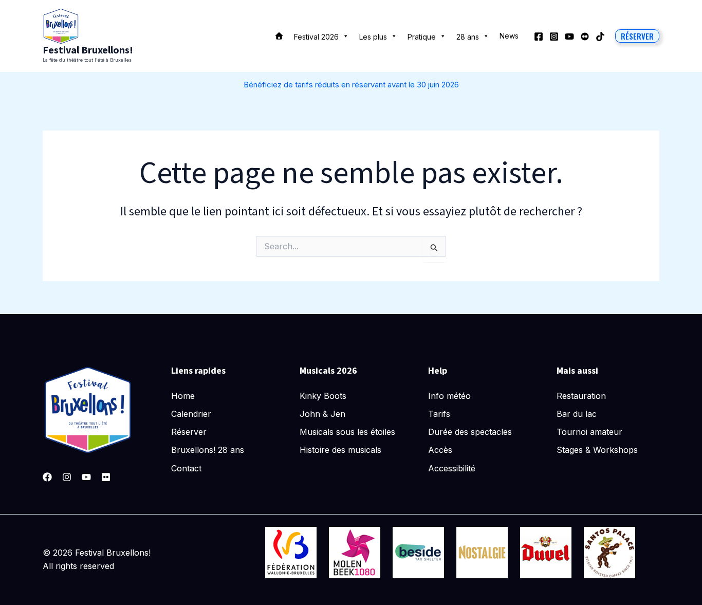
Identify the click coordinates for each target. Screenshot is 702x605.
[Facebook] (538, 36)
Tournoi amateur (589, 432)
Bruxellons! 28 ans (207, 450)
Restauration (581, 396)
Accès (440, 450)
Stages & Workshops (597, 450)
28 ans (467, 36)
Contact (186, 468)
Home (183, 396)
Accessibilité (451, 468)
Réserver (189, 432)
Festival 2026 (316, 36)
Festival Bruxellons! (88, 50)
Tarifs (439, 414)
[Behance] (584, 36)
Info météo (449, 396)
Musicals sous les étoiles (347, 432)
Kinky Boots (323, 396)
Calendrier (191, 414)
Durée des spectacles (470, 432)
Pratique (422, 36)
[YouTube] (569, 36)
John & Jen (322, 414)
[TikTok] (600, 36)
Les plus (373, 36)
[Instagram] (554, 36)
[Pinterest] (105, 477)
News (509, 35)
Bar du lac (577, 414)
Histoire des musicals (340, 450)
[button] (637, 36)
